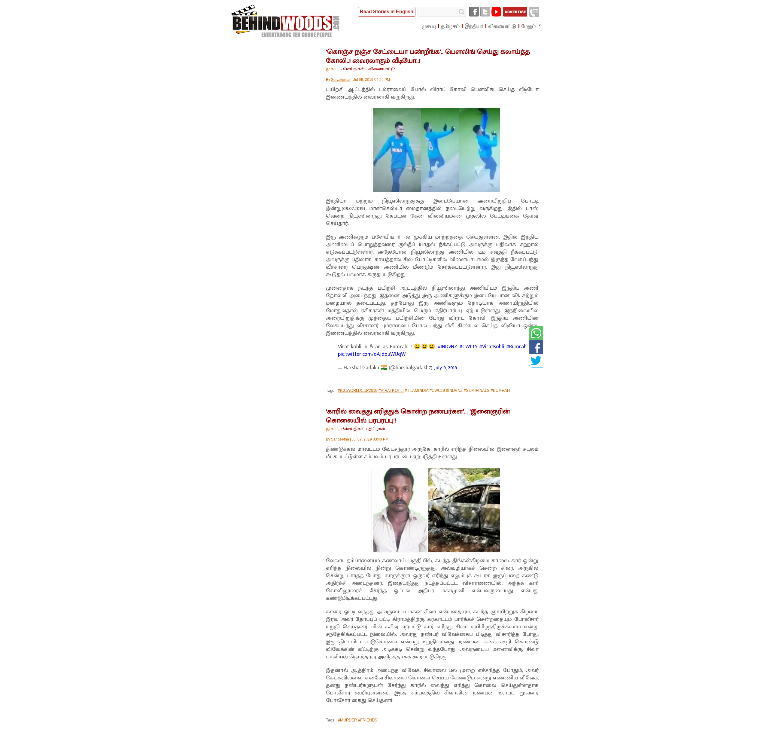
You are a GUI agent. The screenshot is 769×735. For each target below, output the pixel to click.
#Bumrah (516, 346)
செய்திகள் (354, 69)
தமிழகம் (376, 428)
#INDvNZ (447, 346)
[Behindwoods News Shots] (286, 21)
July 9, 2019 (445, 367)
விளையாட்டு (381, 69)
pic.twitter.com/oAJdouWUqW (372, 354)
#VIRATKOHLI (391, 390)
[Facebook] (474, 12)
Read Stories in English (386, 11)
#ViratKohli (491, 346)
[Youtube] (496, 12)
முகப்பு (332, 69)
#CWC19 (468, 346)
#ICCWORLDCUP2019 (357, 390)
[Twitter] (485, 12)
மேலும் (528, 26)
